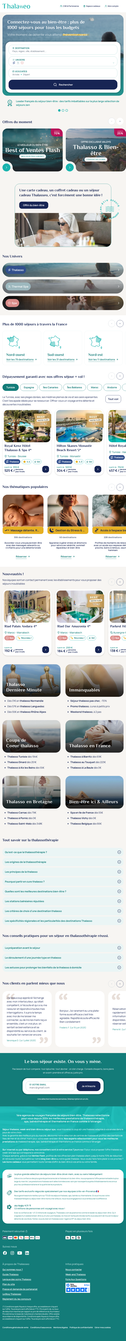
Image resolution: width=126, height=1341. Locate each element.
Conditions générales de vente (15, 1327)
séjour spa (49, 1129)
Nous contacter (73, 1269)
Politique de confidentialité (81, 1327)
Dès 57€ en (25, 706)
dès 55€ (25, 767)
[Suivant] (120, 376)
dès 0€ (85, 767)
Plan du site (8, 1284)
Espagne (29, 387)
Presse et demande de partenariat (19, 1289)
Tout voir (113, 399)
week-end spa (9, 1152)
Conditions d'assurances (40, 1327)
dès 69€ (85, 756)
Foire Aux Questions (75, 1279)
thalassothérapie (26, 1141)
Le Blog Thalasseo (11, 1294)
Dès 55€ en (26, 712)
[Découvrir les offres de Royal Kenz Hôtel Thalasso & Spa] (45, 469)
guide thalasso (72, 1158)
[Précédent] (111, 376)
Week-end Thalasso (75, 1274)
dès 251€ (21, 762)
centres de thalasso (86, 1135)
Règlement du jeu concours (16, 1298)
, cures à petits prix (90, 706)
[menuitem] (68, 6)
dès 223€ (88, 762)
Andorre (112, 387)
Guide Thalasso (10, 1274)
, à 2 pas (85, 712)
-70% (88, 700)
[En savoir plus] (6, 167)
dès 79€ (21, 812)
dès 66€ (86, 823)
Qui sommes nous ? (12, 1269)
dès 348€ (24, 823)
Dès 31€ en (25, 700)
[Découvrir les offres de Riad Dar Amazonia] (98, 649)
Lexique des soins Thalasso (16, 1279)
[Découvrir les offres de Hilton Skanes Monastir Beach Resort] (97, 469)
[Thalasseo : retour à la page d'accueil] (16, 6)
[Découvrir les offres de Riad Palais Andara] (45, 649)
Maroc (94, 387)
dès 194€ (22, 756)
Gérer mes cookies (103, 1327)
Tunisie (10, 387)
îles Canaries (50, 387)
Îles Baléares (74, 387)
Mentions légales (60, 1327)
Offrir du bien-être (33, 205)
